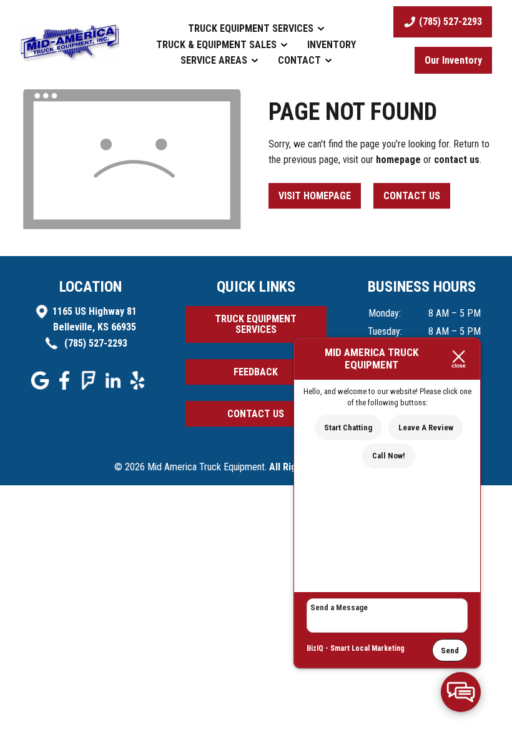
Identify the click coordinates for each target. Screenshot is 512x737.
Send (450, 650)
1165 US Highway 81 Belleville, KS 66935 (94, 319)
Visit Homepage (314, 196)
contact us (457, 160)
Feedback (256, 372)
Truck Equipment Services (252, 28)
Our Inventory (453, 60)
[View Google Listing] (41, 386)
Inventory (331, 45)
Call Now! (388, 455)
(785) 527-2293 (94, 343)
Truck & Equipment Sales (217, 45)
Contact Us (411, 196)
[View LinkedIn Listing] (115, 386)
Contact (300, 60)
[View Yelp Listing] (139, 386)
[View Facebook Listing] (66, 386)
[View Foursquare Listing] (90, 386)
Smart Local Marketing (367, 648)
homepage (398, 160)
